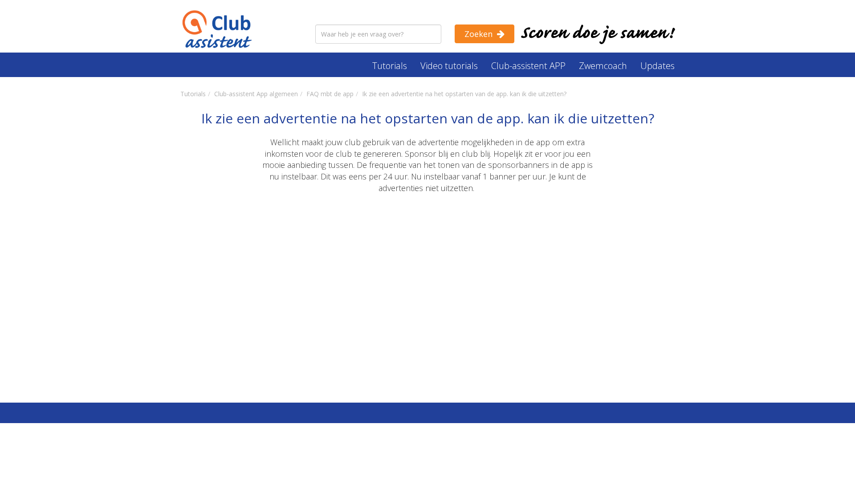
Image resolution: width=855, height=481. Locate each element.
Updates (657, 66)
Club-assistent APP (528, 66)
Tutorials (389, 66)
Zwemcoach (603, 66)
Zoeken (478, 34)
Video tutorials (449, 66)
